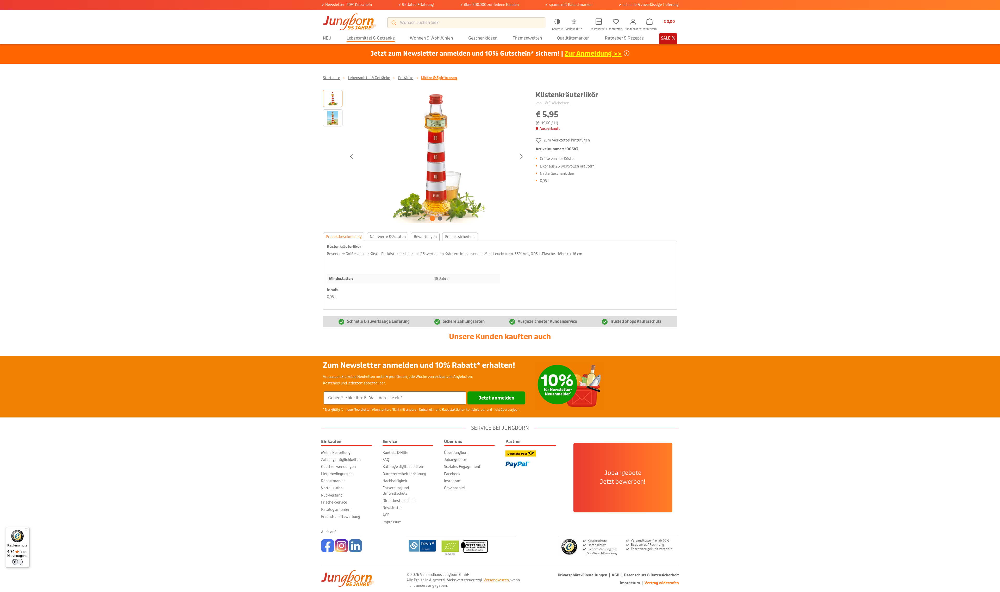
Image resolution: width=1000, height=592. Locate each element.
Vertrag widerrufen (662, 583)
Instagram (452, 481)
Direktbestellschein (399, 500)
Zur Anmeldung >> (593, 54)
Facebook (452, 474)
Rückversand (331, 495)
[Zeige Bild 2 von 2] (440, 218)
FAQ (386, 459)
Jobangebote (455, 459)
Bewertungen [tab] (425, 236)
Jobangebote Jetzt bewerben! (623, 477)
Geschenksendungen (338, 466)
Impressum (392, 522)
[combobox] (466, 22)
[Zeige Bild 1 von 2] (432, 218)
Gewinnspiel (454, 488)
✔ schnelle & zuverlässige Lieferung (649, 4)
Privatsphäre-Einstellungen (582, 575)
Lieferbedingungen (337, 474)
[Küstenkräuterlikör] (436, 156)
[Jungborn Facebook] (327, 545)
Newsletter (392, 507)
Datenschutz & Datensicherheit (651, 575)
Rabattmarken (333, 481)
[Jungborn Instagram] (341, 545)
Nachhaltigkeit (395, 481)
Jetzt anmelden (496, 398)
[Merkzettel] (616, 21)
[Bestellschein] (598, 21)
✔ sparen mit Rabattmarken (568, 4)
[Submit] (393, 22)
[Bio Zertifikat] (477, 545)
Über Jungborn (456, 452)
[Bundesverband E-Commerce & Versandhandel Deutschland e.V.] (422, 545)
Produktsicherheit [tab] (460, 236)
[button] (557, 23)
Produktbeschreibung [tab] (344, 236)
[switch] (17, 562)
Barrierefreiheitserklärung (404, 474)
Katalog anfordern (336, 509)
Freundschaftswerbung (340, 516)
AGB (386, 515)
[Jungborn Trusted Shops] (619, 546)
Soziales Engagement (462, 466)
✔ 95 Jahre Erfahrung (416, 4)
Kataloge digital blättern (403, 466)
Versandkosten (496, 580)
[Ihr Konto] (633, 21)
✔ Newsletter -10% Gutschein (346, 4)
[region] (424, 156)
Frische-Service (334, 502)
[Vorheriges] (351, 156)
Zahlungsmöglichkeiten (341, 459)
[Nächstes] (521, 156)
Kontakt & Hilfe (395, 452)
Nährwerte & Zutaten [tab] (388, 236)
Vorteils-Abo (331, 488)
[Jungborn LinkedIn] (355, 545)
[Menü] (26, 530)
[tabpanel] (500, 275)
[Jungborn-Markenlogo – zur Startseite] (350, 22)
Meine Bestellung (336, 452)
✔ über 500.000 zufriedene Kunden (489, 4)
